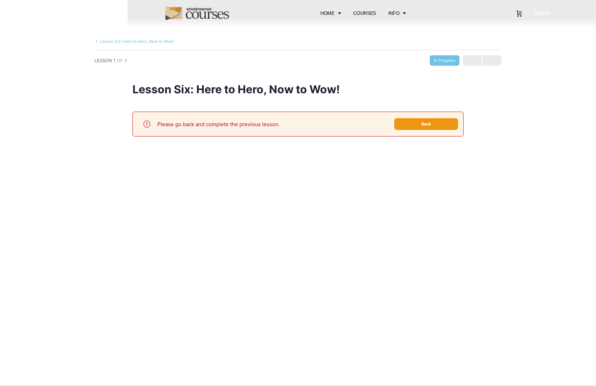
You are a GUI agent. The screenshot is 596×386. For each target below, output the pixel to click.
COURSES (364, 13)
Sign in (542, 13)
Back (426, 124)
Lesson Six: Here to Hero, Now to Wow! (137, 41)
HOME (327, 13)
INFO (394, 13)
